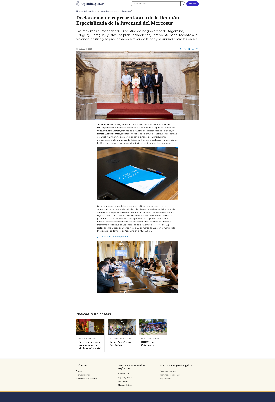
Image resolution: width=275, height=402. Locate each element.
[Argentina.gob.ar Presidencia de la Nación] (90, 4)
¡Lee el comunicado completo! (111, 236)
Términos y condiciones (170, 375)
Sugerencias (165, 379)
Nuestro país (123, 374)
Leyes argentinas (125, 378)
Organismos (123, 381)
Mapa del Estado (125, 385)
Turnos (79, 371)
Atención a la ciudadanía (86, 379)
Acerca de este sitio (168, 371)
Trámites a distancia (84, 375)
